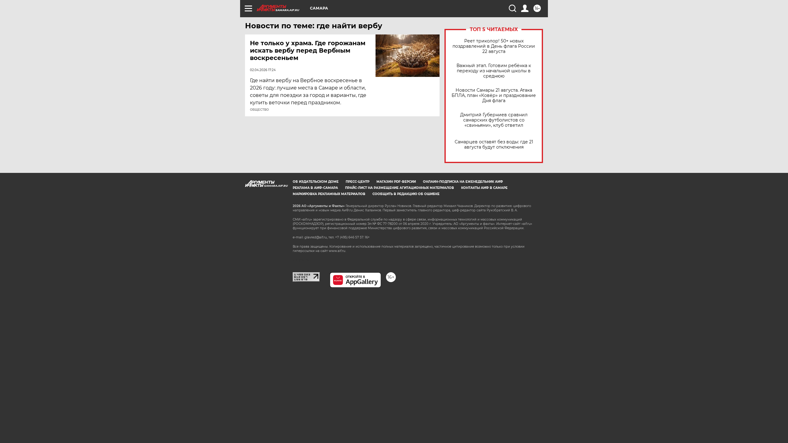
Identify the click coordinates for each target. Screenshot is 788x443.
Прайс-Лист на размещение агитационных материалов (399, 188)
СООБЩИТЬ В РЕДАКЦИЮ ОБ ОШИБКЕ (406, 194)
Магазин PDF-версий (396, 182)
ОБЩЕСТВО (259, 109)
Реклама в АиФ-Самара (315, 188)
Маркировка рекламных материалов (329, 194)
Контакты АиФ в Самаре (484, 188)
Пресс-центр (357, 182)
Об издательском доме (316, 182)
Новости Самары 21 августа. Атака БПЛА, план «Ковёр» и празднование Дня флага (494, 95)
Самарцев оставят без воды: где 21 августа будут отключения (494, 144)
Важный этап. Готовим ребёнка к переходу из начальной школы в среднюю (493, 71)
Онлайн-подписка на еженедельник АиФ (463, 182)
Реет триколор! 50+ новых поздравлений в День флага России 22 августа (493, 46)
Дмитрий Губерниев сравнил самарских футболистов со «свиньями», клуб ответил (494, 120)
